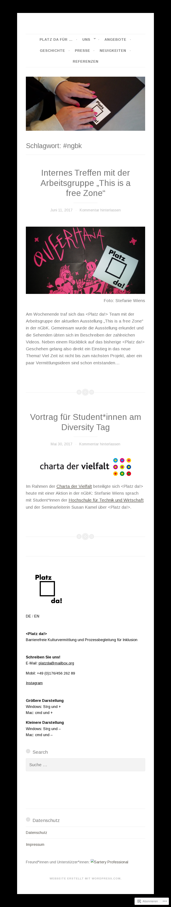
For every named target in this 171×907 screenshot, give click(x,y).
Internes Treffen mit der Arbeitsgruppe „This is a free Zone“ (85, 183)
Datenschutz (36, 833)
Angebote (115, 40)
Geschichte (52, 51)
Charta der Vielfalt (74, 486)
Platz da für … (56, 40)
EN (36, 616)
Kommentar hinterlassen (100, 210)
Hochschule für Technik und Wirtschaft (106, 500)
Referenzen (85, 62)
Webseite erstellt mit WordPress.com (85, 878)
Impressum (35, 844)
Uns (86, 40)
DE (28, 616)
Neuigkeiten (113, 51)
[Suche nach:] (85, 765)
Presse (82, 51)
